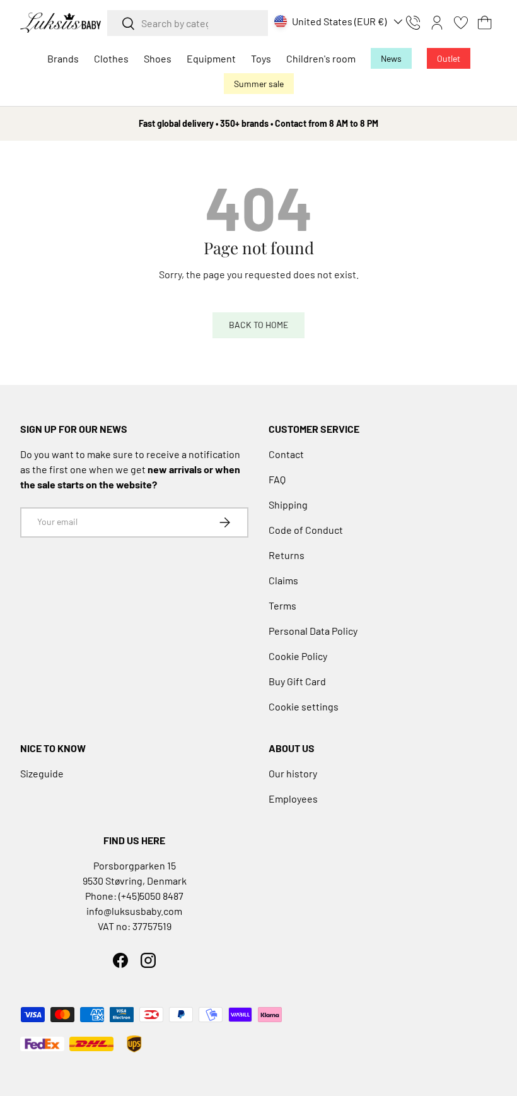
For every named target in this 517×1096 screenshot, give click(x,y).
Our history (293, 773)
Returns (287, 555)
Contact (286, 454)
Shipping (288, 504)
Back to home (258, 324)
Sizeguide (42, 773)
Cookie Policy (298, 656)
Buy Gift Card (297, 681)
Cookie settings (304, 706)
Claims (283, 580)
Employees (293, 798)
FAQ (277, 479)
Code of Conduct (306, 530)
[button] (485, 23)
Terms (282, 605)
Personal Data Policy (313, 631)
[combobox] (187, 23)
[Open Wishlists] (461, 23)
